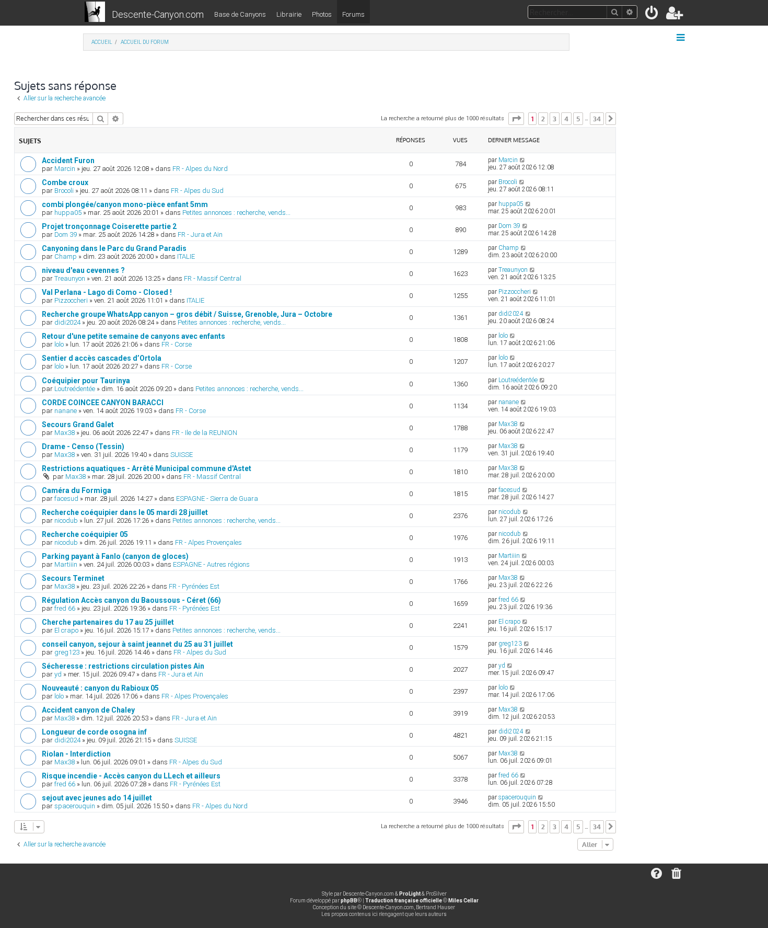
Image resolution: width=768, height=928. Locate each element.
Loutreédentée (74, 389)
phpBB (349, 900)
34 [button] (597, 118)
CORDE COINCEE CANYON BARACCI (103, 402)
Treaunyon (69, 278)
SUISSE (181, 455)
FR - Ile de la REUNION (204, 433)
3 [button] (554, 118)
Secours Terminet (73, 578)
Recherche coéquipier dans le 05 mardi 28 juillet (125, 512)
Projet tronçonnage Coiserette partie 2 (109, 226)
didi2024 (67, 322)
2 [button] (543, 118)
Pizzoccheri (71, 300)
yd (58, 674)
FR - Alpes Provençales (208, 542)
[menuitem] (652, 15)
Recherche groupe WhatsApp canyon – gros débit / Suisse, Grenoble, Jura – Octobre (187, 314)
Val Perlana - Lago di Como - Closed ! (107, 292)
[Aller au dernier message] (522, 160)
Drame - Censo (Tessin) (83, 446)
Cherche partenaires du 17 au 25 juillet (108, 622)
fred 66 (64, 608)
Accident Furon (68, 160)
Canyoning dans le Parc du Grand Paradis (114, 248)
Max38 (64, 433)
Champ (65, 256)
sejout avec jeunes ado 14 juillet (97, 798)
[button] (516, 118)
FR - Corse (176, 344)
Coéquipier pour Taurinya (86, 380)
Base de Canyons (240, 14)
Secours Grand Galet (78, 424)
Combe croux (65, 182)
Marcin (64, 169)
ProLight (410, 894)
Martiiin (65, 564)
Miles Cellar (463, 900)
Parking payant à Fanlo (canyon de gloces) (115, 556)
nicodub (66, 520)
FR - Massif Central (212, 278)
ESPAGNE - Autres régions (211, 564)
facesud (66, 498)
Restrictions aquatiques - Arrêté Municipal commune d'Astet (146, 468)
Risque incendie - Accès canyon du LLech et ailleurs (131, 776)
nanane (65, 411)
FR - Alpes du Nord (200, 169)
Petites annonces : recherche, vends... (236, 212)
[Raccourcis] (682, 37)
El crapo (66, 630)
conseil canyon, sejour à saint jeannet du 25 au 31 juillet (137, 644)
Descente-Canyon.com (158, 14)
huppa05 (68, 212)
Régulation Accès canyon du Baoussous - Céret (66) (131, 600)
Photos (322, 14)
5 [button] (578, 118)
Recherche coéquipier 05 (85, 534)
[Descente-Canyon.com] (95, 12)
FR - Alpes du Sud (197, 190)
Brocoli (64, 190)
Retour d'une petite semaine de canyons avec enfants (133, 336)
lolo (59, 344)
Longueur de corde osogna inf (94, 732)
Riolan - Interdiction (76, 754)
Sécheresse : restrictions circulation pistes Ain (123, 666)
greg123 (66, 652)
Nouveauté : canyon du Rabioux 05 (100, 688)
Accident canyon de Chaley (88, 710)
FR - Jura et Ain (200, 234)
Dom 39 (65, 234)
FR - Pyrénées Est (194, 586)
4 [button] (566, 118)
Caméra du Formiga (76, 490)
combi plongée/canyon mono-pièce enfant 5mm (125, 204)
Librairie (288, 14)
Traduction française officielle (403, 900)
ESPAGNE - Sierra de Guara (217, 498)
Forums (353, 14)
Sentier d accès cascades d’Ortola (101, 358)
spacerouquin (74, 806)
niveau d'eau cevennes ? (83, 270)
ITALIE (186, 256)
